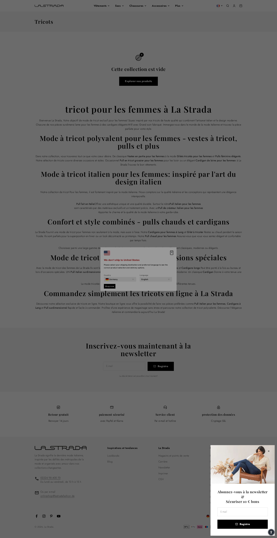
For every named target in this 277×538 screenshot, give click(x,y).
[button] (271, 532)
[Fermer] (268, 451)
